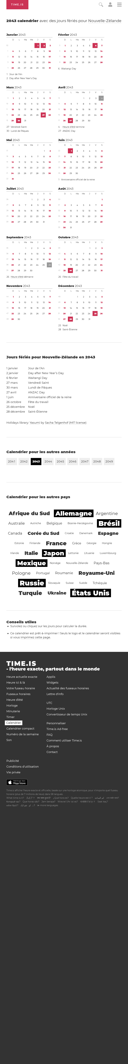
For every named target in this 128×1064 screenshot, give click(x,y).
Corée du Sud (43, 533)
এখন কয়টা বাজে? (112, 797)
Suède (83, 582)
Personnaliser (56, 723)
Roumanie (64, 573)
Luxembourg (108, 553)
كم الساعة (99, 797)
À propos (53, 746)
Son (9, 740)
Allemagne (73, 513)
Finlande (35, 543)
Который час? (13, 801)
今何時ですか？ (87, 801)
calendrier (63, 20)
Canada (15, 533)
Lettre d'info (55, 694)
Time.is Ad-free (57, 729)
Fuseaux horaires (18, 694)
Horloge (12, 705)
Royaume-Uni (97, 573)
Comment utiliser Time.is (64, 740)
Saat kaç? (103, 801)
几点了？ (30, 797)
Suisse (70, 582)
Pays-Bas (101, 563)
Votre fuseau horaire (20, 688)
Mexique (31, 563)
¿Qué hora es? (61, 797)
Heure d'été (69, 127)
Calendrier (13, 723)
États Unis (90, 593)
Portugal (43, 573)
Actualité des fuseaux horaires (68, 688)
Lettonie (73, 553)
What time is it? (15, 797)
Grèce (76, 543)
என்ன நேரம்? (12, 805)
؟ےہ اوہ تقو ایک (27, 805)
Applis (51, 677)
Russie (32, 583)
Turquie (30, 593)
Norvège (55, 563)
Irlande (14, 553)
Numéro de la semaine (22, 734)
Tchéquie (100, 583)
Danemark (86, 533)
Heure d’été (14, 700)
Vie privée (13, 772)
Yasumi (35, 422)
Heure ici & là (15, 682)
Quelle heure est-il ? (82, 797)
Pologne (21, 573)
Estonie (19, 543)
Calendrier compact (20, 728)
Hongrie (107, 543)
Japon (54, 553)
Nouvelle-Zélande (104, 20)
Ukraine (57, 593)
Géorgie (91, 543)
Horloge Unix (56, 708)
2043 (22, 35)
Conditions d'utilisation (22, 766)
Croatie (69, 533)
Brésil (109, 523)
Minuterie (13, 711)
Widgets (52, 682)
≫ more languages (47, 805)
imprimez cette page (35, 637)
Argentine (107, 513)
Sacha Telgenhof (56, 422)
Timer (10, 717)
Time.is (17, 4)
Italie (31, 553)
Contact (52, 752)
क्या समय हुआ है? (44, 797)
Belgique (54, 523)
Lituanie (89, 553)
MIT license (78, 422)
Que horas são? (31, 801)
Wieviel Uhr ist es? (68, 801)
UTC (49, 703)
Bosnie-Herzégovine (80, 523)
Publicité (12, 761)
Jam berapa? (48, 801)
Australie (16, 523)
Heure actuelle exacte (21, 677)
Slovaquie (54, 582)
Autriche (35, 523)
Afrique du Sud (29, 513)
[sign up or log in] (110, 6)
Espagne (108, 533)
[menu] (119, 5)
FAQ (49, 735)
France (56, 543)
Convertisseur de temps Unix (67, 714)
